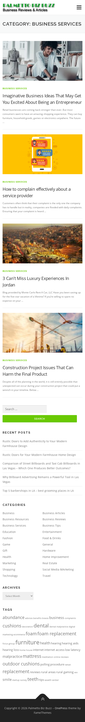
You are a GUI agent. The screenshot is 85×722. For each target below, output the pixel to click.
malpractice (12, 656)
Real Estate (49, 563)
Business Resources (16, 519)
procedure (57, 664)
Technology (10, 576)
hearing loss (11, 650)
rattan (68, 664)
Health (7, 557)
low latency (72, 650)
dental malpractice (58, 626)
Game (6, 544)
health (45, 643)
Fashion (8, 538)
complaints (70, 618)
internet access (54, 650)
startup (16, 680)
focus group (9, 643)
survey (23, 680)
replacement (16, 671)
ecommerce (19, 634)
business (56, 617)
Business (8, 513)
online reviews (61, 657)
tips (41, 680)
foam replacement (56, 633)
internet (38, 650)
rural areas (48, 672)
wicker (55, 680)
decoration (27, 626)
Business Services (15, 88)
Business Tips (51, 525)
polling (45, 664)
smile (7, 679)
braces (45, 618)
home (23, 650)
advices (29, 618)
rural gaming (65, 672)
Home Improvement (55, 557)
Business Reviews (54, 519)
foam (31, 633)
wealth (48, 680)
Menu (79, 7)
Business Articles (53, 513)
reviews (35, 672)
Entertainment (52, 532)
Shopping (9, 569)
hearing (56, 643)
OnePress (61, 708)
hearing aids (70, 643)
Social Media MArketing (58, 569)
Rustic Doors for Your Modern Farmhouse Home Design (39, 455)
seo (76, 672)
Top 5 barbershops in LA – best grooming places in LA (38, 490)
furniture (27, 642)
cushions (12, 626)
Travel (46, 576)
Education (9, 532)
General (47, 544)
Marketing (9, 563)
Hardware (49, 550)
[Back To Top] (43, 699)
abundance (14, 617)
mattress (32, 656)
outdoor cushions (21, 664)
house (29, 650)
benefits (37, 618)
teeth (33, 679)
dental (41, 625)
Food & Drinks (51, 538)
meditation (47, 657)
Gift (5, 550)
